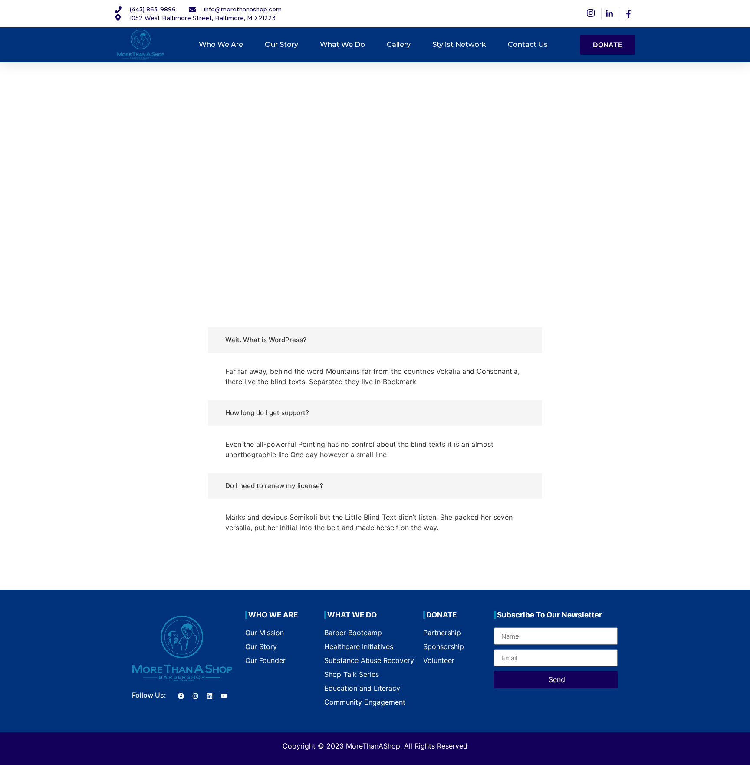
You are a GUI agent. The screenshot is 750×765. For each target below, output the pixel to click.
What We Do (342, 44)
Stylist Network (459, 44)
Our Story (281, 44)
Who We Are (221, 44)
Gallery (399, 44)
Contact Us (528, 44)
